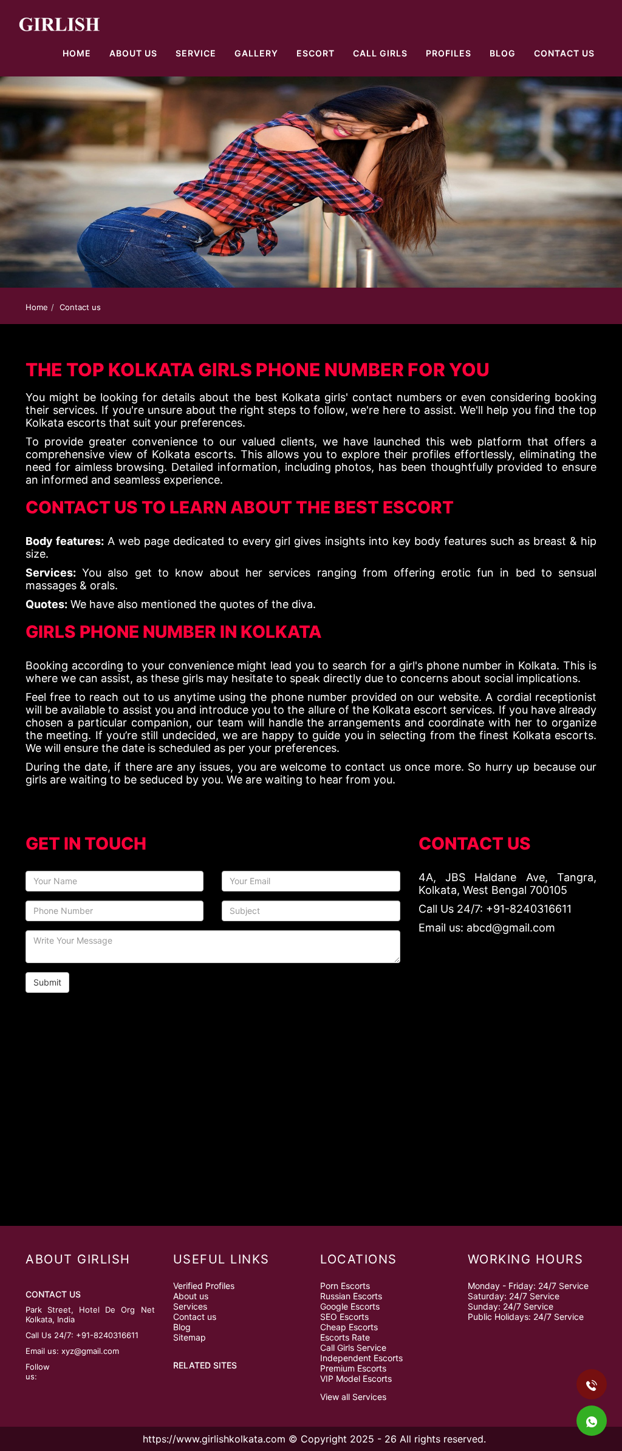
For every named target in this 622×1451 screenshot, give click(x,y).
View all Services (353, 1397)
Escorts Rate (345, 1337)
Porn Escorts (345, 1285)
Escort (315, 53)
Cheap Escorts (349, 1327)
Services (190, 1306)
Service (196, 53)
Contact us (194, 1316)
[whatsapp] (137, 7)
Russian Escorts (351, 1296)
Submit (47, 982)
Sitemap (189, 1337)
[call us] (124, 7)
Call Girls (380, 53)
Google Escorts (350, 1306)
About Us (133, 53)
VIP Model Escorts (356, 1378)
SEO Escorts (344, 1316)
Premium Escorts (353, 1368)
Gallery (256, 53)
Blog (503, 53)
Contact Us (564, 53)
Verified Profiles (203, 1285)
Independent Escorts (361, 1358)
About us (190, 1296)
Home (77, 53)
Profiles (448, 53)
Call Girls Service (353, 1347)
